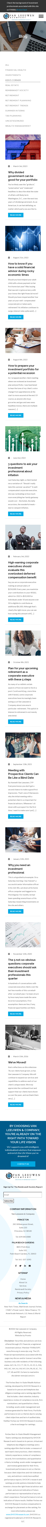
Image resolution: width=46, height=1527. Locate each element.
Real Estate (12, 85)
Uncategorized (14, 121)
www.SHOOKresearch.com (17, 1514)
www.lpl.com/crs (27, 1375)
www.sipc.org (26, 1351)
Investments (13, 75)
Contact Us (23, 1164)
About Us (23, 1282)
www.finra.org (12, 1351)
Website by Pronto (23, 1335)
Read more (15, 215)
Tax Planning (13, 116)
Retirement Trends (16, 105)
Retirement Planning (18, 100)
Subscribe (8, 1201)
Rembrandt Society (17, 90)
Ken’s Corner (13, 80)
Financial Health (15, 70)
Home (23, 1279)
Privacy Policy (23, 1292)
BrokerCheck (22, 9)
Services (23, 1286)
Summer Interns (15, 110)
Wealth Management (18, 126)
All (7, 65)
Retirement (12, 95)
